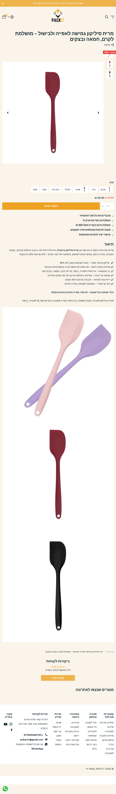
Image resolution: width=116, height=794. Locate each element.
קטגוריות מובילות (109, 716)
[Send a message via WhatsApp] (5, 789)
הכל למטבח (91, 722)
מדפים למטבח (107, 735)
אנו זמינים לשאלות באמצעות (29, 746)
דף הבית (110, 651)
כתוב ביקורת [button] (58, 678)
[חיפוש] (106, 17)
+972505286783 (33, 734)
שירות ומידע (57, 716)
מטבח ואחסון (93, 716)
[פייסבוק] (11, 730)
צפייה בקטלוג (112, 17)
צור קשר (57, 731)
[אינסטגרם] (10, 724)
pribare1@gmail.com (31, 739)
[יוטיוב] (5, 724)
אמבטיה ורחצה (74, 716)
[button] (98, 112)
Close (3, 3)
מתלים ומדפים (107, 722)
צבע (111, 182)
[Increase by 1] (102, 206)
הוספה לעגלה (51, 206)
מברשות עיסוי (72, 744)
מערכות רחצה (72, 740)
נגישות (58, 744)
